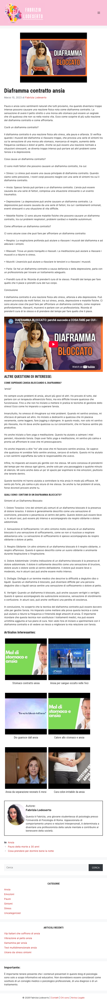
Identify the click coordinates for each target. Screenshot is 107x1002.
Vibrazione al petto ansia (18, 938)
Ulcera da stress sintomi (17, 952)
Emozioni (9, 894)
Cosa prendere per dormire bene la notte (31, 851)
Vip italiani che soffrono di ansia (22, 933)
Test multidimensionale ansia (20, 947)
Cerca (96, 867)
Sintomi (8, 903)
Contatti (55, 997)
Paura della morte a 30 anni (23, 846)
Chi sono (64, 997)
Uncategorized (12, 913)
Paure (7, 899)
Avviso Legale (78, 997)
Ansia (11, 842)
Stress (7, 908)
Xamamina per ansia (15, 943)
